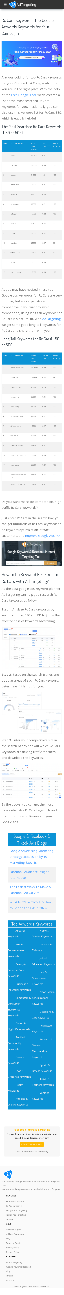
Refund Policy (12, 1252)
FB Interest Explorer (15, 1201)
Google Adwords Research (18, 1266)
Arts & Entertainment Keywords (16, 950)
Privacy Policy (12, 1247)
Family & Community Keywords (16, 1043)
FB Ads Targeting (14, 1262)
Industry (10, 1280)
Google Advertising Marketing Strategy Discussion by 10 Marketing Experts (31, 857)
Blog (8, 1271)
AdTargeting (51, 319)
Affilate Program (14, 1229)
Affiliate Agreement (15, 1234)
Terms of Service (14, 1243)
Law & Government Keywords (39, 978)
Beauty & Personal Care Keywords (17, 970)
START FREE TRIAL (32, 1144)
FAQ (8, 1238)
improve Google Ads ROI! (43, 536)
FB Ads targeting (14, 1205)
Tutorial (9, 1219)
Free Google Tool (23, 95)
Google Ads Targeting (16, 1210)
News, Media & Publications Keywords (43, 997)
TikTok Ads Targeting (16, 1214)
